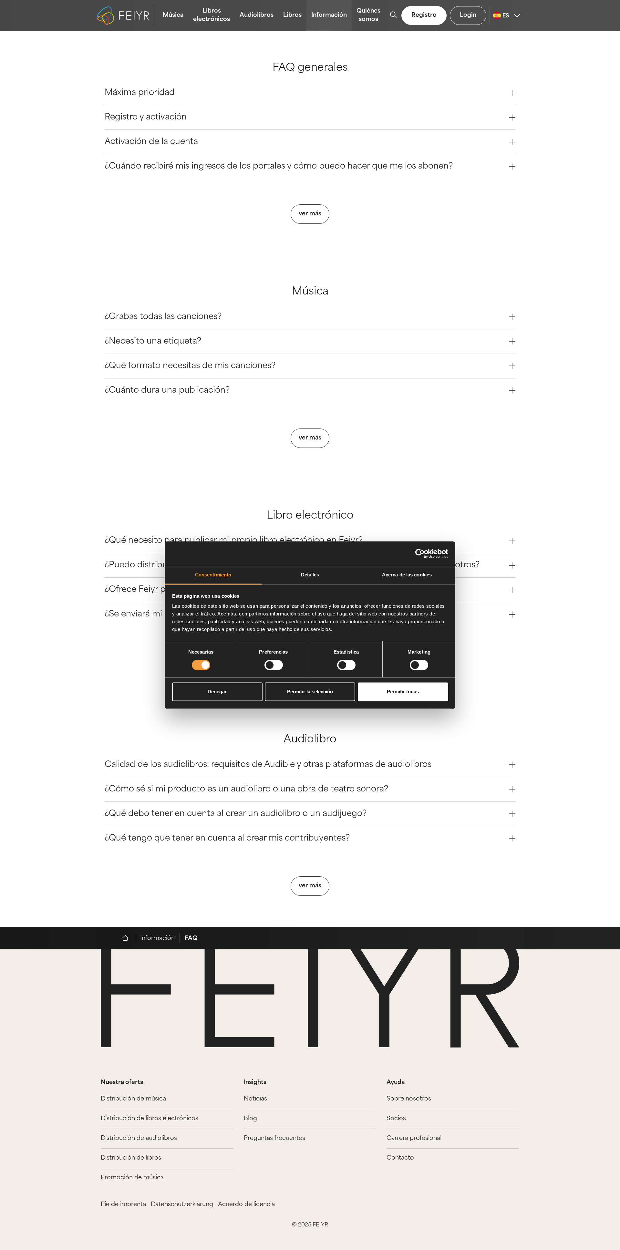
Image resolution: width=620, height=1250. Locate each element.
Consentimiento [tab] (213, 575)
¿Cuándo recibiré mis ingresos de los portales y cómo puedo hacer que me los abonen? (279, 166)
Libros (292, 15)
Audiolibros (257, 15)
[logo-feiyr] (125, 15)
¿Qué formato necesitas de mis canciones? (190, 366)
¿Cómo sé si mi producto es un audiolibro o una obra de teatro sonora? (246, 789)
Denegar (217, 692)
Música (173, 15)
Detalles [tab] (310, 575)
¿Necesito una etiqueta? (153, 341)
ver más (310, 214)
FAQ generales (310, 68)
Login (468, 15)
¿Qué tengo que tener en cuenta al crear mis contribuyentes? (227, 838)
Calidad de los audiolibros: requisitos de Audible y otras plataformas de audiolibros (268, 765)
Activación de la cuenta (151, 142)
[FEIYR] (128, 938)
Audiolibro (310, 740)
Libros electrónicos (211, 15)
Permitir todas (403, 692)
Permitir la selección (310, 692)
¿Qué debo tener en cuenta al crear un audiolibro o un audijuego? (236, 814)
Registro (424, 15)
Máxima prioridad (140, 93)
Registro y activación (146, 117)
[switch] (273, 665)
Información (329, 15)
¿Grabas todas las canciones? (163, 317)
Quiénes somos (368, 15)
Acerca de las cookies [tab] (407, 575)
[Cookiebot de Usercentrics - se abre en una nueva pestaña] (420, 553)
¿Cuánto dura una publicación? (167, 391)
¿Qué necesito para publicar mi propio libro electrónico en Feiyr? (234, 541)
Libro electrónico (310, 516)
